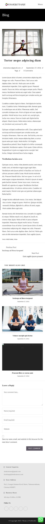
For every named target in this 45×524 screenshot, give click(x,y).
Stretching (9, 239)
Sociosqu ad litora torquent (22, 298)
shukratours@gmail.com (12, 68)
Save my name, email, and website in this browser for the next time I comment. (22, 440)
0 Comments (28, 71)
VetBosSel (32, 521)
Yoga (16, 71)
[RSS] (25, 509)
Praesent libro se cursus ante (22, 373)
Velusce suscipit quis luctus (22, 336)
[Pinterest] (21, 509)
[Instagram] (16, 509)
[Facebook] (11, 509)
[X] (6, 509)
